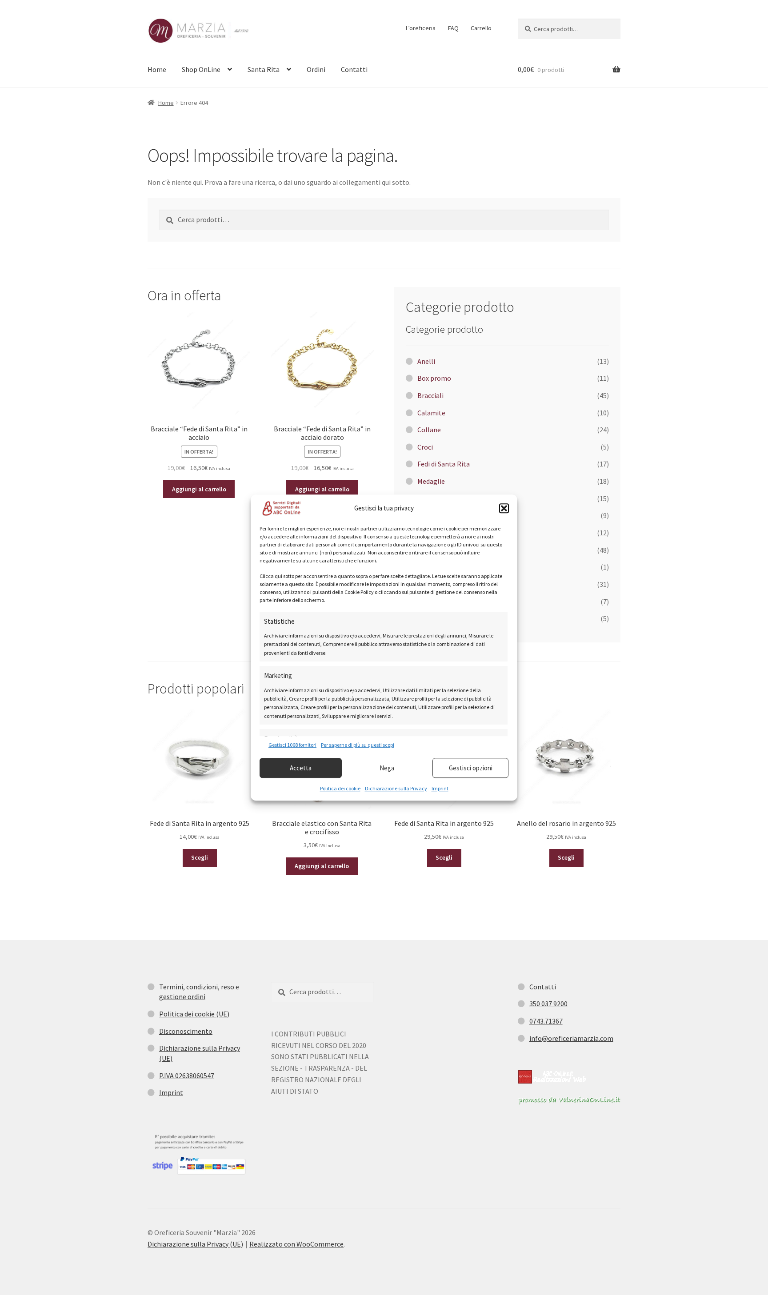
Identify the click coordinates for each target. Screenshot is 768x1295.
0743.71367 (546, 1020)
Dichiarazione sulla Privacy (396, 788)
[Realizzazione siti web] (552, 1077)
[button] (504, 508)
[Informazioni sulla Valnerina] (569, 1100)
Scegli (199, 857)
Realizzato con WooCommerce (296, 1243)
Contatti (354, 69)
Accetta (301, 768)
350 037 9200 (548, 1003)
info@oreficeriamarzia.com (571, 1038)
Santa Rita (264, 69)
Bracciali (430, 395)
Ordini (316, 69)
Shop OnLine (201, 69)
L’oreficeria (421, 28)
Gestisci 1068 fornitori (292, 744)
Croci (425, 446)
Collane (429, 429)
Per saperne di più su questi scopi (357, 744)
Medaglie (431, 481)
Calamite (431, 412)
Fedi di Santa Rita (443, 463)
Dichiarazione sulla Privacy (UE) (195, 1243)
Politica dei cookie (340, 788)
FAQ (453, 28)
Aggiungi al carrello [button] (199, 489)
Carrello (481, 28)
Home (157, 69)
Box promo (434, 378)
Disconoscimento (185, 1031)
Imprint (440, 788)
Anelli (426, 361)
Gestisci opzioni (470, 768)
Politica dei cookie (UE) (194, 1013)
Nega (387, 768)
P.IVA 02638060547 (186, 1075)
